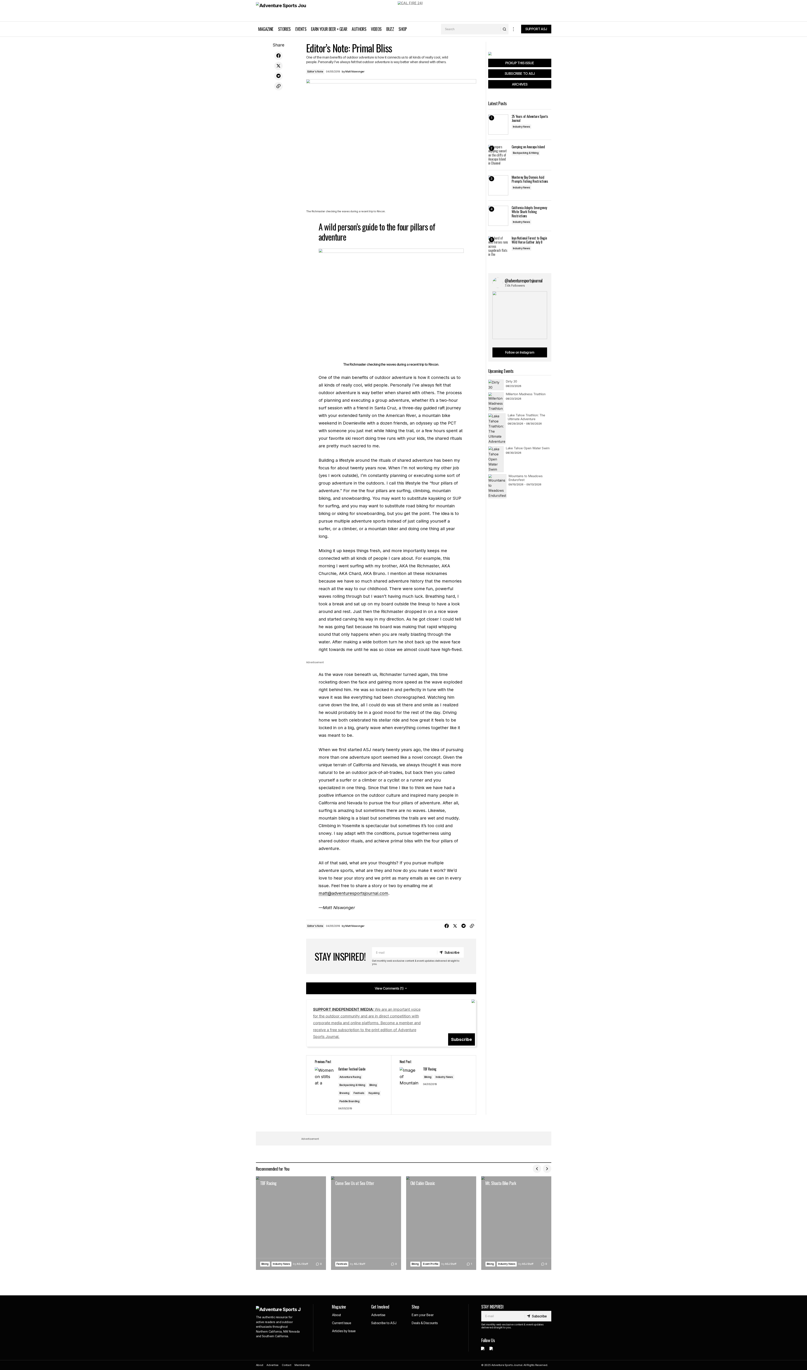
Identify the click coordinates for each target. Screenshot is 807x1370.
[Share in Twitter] (278, 66)
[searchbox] (470, 29)
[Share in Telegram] (278, 76)
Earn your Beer (423, 1315)
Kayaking (374, 1093)
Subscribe (461, 1039)
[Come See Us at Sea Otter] (366, 1223)
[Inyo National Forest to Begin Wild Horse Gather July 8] (498, 246)
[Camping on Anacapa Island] (498, 155)
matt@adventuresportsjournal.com (353, 893)
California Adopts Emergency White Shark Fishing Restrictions (529, 212)
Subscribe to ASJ (383, 1323)
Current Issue (341, 1323)
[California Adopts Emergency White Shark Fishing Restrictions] (498, 216)
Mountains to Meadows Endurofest (525, 478)
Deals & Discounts (425, 1323)
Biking (373, 1085)
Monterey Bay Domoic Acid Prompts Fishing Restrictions (530, 179)
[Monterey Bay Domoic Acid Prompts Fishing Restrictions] (498, 185)
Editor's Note (315, 71)
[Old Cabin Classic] (441, 1223)
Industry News (444, 1077)
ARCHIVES (520, 84)
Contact (286, 1365)
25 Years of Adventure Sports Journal (530, 118)
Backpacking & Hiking (352, 1085)
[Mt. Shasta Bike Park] (516, 1223)
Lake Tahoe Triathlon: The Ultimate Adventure (526, 417)
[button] (513, 29)
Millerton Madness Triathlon (526, 394)
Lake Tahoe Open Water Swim (528, 448)
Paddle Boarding (349, 1101)
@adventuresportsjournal (523, 280)
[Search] (504, 29)
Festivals (359, 1093)
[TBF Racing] (433, 1084)
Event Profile (430, 1263)
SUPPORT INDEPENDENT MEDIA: (367, 1023)
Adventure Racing (350, 1077)
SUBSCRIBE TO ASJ (520, 73)
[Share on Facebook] (278, 56)
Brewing (344, 1093)
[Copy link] (278, 86)
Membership (302, 1365)
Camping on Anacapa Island (528, 147)
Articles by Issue (344, 1331)
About (336, 1315)
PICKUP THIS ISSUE (519, 63)
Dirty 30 (511, 381)
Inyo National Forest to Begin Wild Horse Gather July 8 (529, 240)
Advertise (378, 1315)
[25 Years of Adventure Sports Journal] (498, 124)
